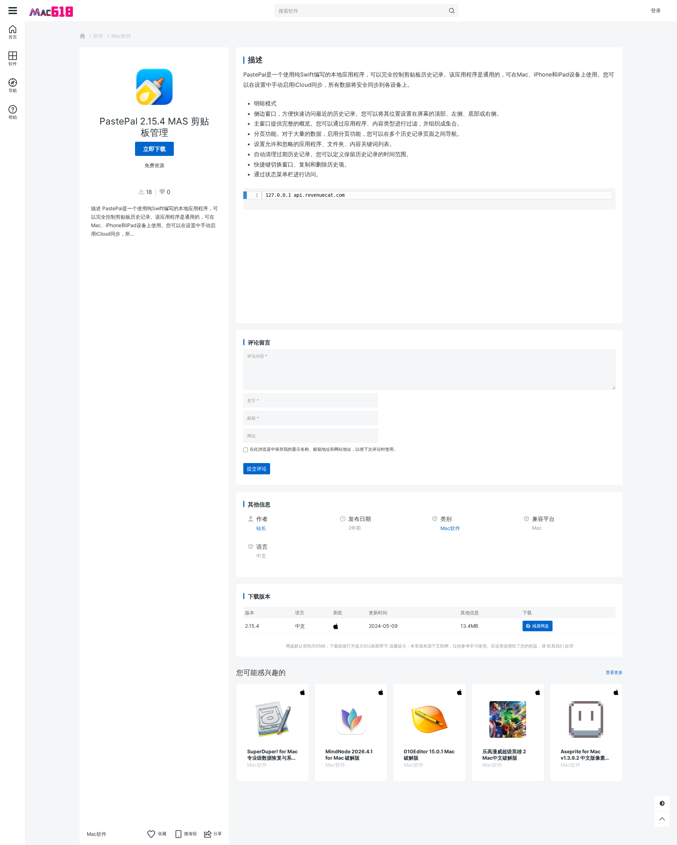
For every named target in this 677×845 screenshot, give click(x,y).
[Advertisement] (429, 266)
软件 (98, 36)
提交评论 (257, 469)
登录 (656, 10)
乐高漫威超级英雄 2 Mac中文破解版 (504, 754)
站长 (261, 528)
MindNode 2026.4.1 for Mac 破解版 (349, 754)
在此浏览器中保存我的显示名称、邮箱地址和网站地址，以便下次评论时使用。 (324, 449)
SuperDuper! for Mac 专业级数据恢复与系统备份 (272, 754)
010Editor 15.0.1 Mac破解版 (429, 754)
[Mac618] (60, 10)
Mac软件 (121, 36)
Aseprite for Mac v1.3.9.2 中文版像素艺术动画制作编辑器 (585, 754)
